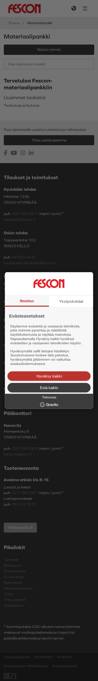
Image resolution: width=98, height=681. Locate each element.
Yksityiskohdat (71, 301)
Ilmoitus (27, 301)
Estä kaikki (49, 387)
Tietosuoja (49, 397)
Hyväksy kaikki (49, 376)
